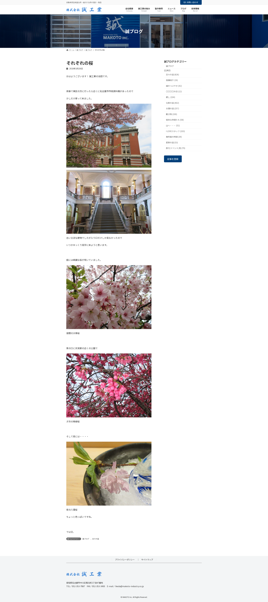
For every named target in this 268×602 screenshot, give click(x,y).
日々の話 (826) (172, 74)
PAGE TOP (259, 581)
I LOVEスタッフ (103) (175, 131)
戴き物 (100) (171, 114)
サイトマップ (147, 559)
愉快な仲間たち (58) (175, 119)
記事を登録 (172, 159)
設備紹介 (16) (172, 80)
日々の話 (95, 539)
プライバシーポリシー (125, 559)
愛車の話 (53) (172, 142)
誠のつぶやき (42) (174, 85)
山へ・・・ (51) (173, 125)
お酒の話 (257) (172, 108)
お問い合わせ (192, 2)
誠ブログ (85, 539)
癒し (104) (170, 97)
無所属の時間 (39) (174, 136)
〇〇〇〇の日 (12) (174, 91)
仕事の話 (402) (172, 102)
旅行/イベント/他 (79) (175, 148)
